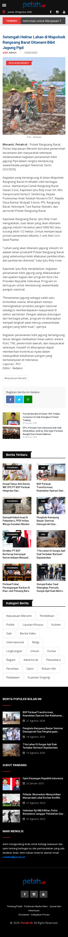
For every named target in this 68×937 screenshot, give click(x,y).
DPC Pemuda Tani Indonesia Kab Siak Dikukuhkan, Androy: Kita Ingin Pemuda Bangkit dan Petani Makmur (43, 430)
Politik (10, 625)
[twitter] (19, 399)
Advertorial (31, 660)
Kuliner (56, 625)
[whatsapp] (28, 399)
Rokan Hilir (49, 669)
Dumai (51, 651)
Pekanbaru (53, 660)
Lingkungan (14, 651)
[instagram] (57, 11)
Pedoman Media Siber (36, 906)
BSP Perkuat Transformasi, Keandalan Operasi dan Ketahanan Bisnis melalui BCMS (51, 488)
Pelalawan (13, 677)
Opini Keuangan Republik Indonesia (43, 778)
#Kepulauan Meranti (15, 378)
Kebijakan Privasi (40, 914)
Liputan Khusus (33, 625)
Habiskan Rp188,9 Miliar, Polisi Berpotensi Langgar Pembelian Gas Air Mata (43, 812)
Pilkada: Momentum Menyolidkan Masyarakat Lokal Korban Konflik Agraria (42, 796)
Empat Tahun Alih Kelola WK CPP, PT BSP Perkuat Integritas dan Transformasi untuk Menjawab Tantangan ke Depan (16, 488)
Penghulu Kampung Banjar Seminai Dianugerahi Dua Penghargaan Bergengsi (51, 521)
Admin (10, 52)
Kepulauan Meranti (19, 616)
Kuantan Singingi (39, 677)
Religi (35, 642)
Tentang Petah (14, 906)
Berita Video (28, 633)
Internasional (15, 642)
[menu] (4, 5)
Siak (9, 633)
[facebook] (50, 11)
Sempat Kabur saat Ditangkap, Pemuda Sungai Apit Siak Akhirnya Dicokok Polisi (51, 588)
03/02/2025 (31, 52)
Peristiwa (12, 669)
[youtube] (64, 11)
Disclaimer (23, 914)
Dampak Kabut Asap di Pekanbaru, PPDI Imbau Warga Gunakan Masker (16, 521)
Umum (34, 651)
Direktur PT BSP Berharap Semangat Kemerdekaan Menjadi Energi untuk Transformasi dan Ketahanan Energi (15, 554)
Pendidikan (47, 616)
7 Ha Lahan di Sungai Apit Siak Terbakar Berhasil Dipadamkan (51, 554)
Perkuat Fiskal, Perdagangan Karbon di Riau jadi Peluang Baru (16, 587)
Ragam (10, 660)
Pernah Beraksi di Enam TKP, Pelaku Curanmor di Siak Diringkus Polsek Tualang (41, 416)
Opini (30, 669)
